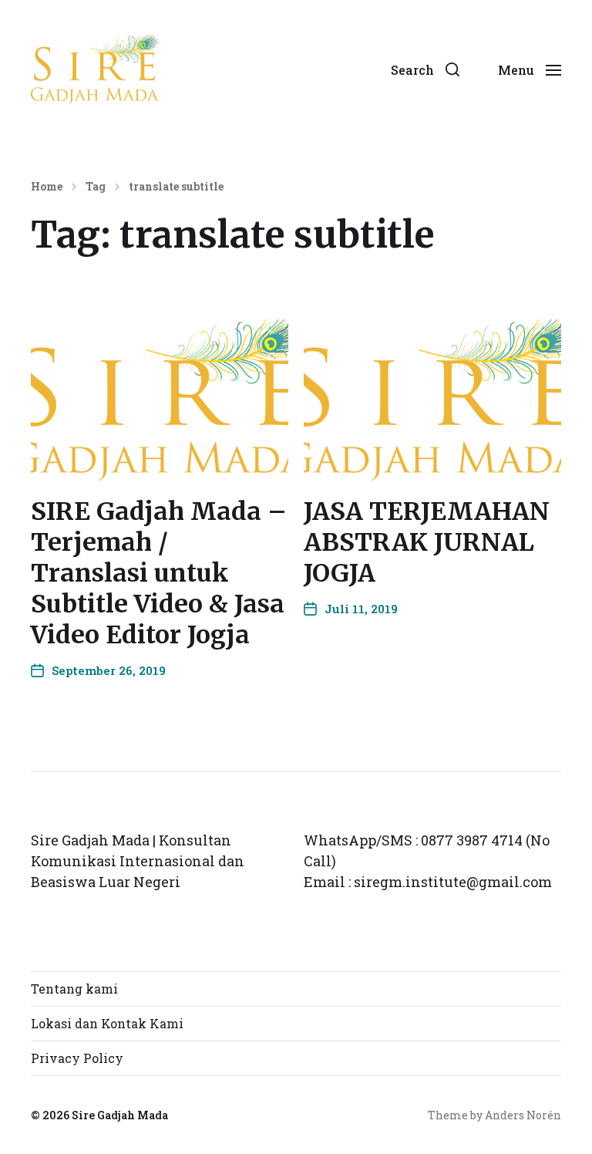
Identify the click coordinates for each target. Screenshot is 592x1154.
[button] (425, 69)
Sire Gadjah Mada (120, 1115)
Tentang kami (74, 988)
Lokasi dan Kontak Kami (107, 1023)
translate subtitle (176, 186)
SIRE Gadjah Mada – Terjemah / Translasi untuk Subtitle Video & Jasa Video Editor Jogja (159, 573)
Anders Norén (523, 1115)
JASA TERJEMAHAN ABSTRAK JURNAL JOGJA (427, 542)
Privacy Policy (77, 1058)
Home (46, 186)
